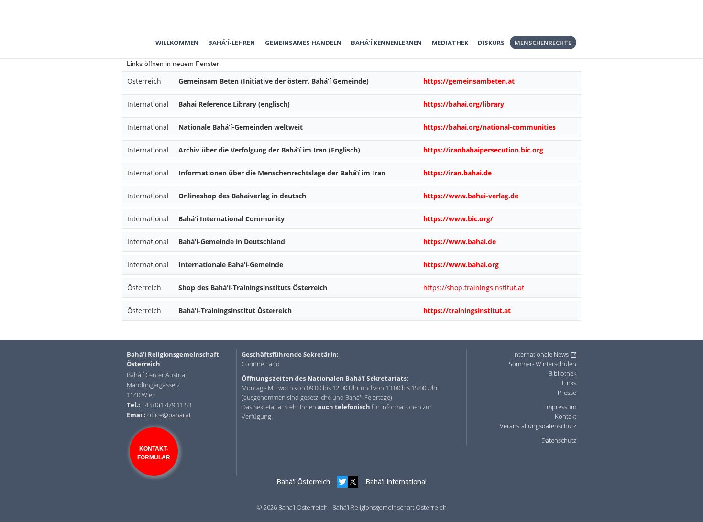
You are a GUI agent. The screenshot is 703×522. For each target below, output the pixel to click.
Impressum (560, 406)
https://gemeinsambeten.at (469, 81)
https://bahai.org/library (463, 104)
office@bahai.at (169, 415)
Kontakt (565, 416)
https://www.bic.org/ (458, 218)
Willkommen (176, 42)
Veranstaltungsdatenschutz (538, 426)
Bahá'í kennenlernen (386, 42)
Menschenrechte (543, 42)
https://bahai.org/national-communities (489, 126)
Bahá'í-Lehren (231, 42)
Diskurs (491, 42)
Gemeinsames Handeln (303, 42)
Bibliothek (562, 373)
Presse (567, 392)
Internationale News (541, 354)
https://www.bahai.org (461, 264)
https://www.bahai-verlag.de (470, 195)
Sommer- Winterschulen (542, 363)
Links (569, 383)
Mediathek (450, 42)
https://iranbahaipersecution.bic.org (483, 149)
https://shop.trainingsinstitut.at (473, 287)
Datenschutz (558, 440)
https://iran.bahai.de (457, 172)
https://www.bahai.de (459, 241)
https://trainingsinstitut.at (467, 310)
